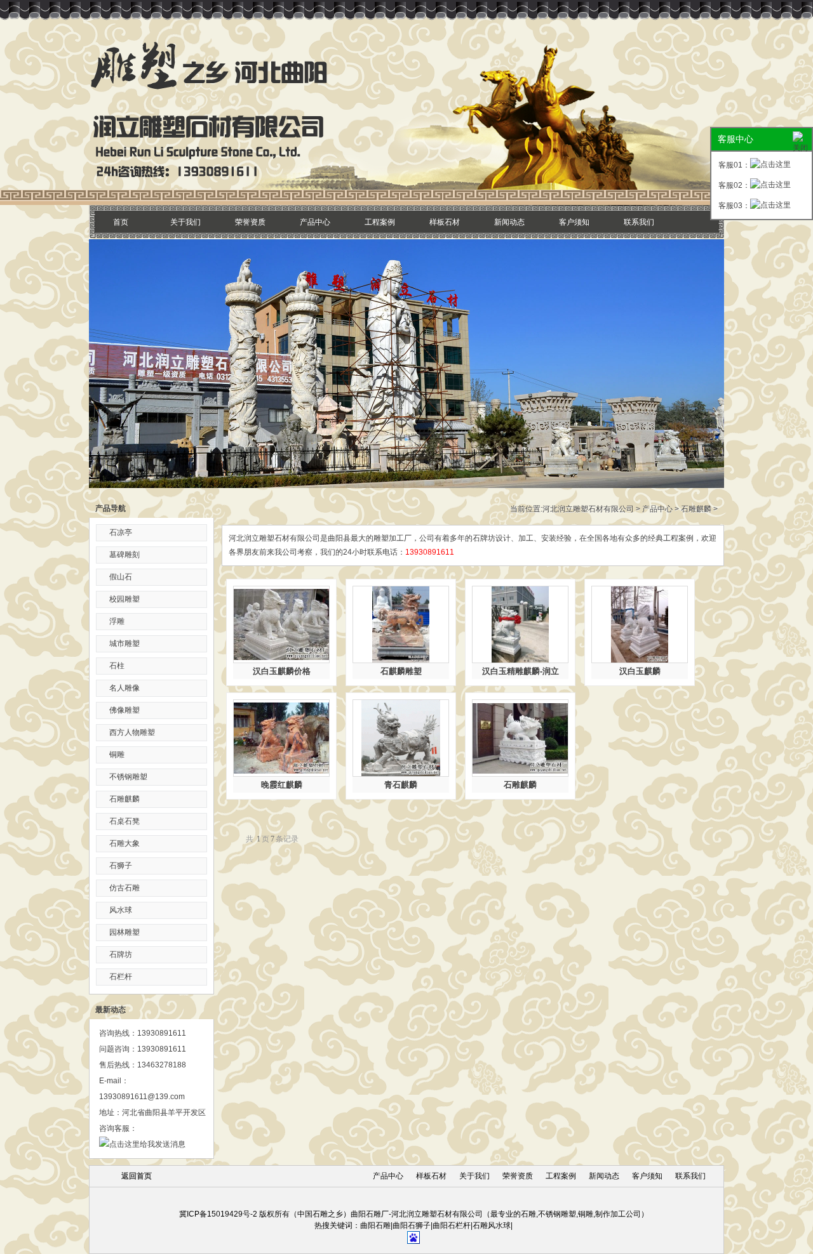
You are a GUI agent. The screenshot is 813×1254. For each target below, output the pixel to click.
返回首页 (136, 1176)
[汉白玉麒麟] (639, 624)
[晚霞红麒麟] (281, 738)
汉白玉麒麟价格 (282, 671)
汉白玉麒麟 (640, 671)
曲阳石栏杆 (452, 1225)
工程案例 (380, 222)
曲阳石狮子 (412, 1225)
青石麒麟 (400, 784)
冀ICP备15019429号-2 (218, 1214)
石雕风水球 (492, 1225)
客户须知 (574, 222)
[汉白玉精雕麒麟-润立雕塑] (520, 624)
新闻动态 (509, 222)
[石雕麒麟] (520, 738)
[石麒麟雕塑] (400, 624)
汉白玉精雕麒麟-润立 (520, 671)
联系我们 (639, 222)
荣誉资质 (250, 222)
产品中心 (315, 222)
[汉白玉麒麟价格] (281, 624)
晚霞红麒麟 (281, 784)
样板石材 (444, 222)
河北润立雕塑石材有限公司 (588, 509)
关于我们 (185, 222)
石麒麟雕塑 (401, 671)
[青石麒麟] (400, 738)
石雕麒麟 (696, 509)
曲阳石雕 (375, 1225)
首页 (120, 222)
